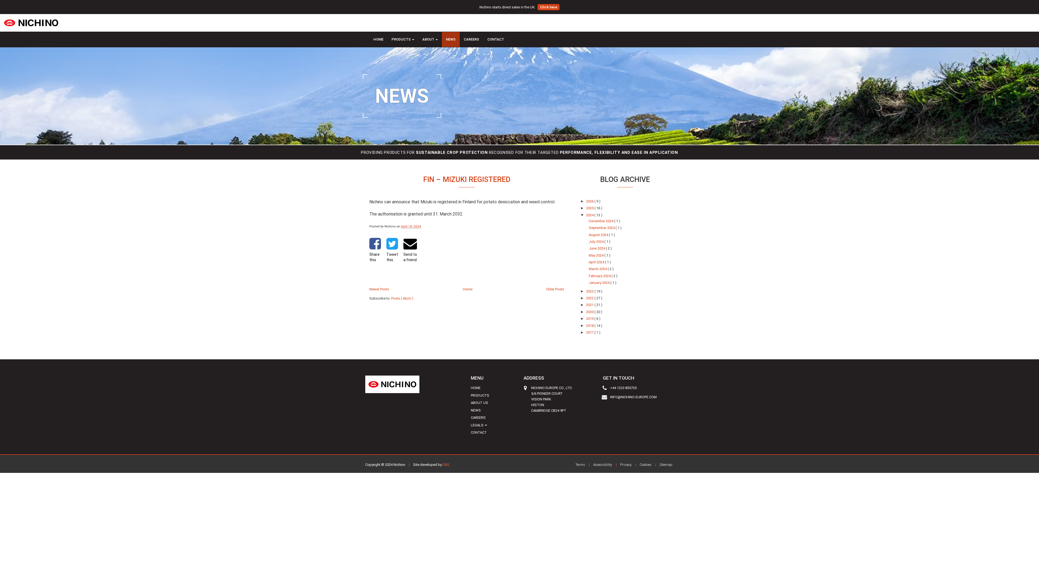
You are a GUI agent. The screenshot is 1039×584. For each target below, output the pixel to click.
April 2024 (597, 262)
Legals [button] (477, 425)
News (451, 39)
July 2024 (596, 242)
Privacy (626, 465)
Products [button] (402, 39)
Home (378, 39)
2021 (590, 305)
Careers (471, 39)
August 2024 (599, 235)
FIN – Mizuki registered (467, 179)
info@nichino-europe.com (633, 397)
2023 (590, 291)
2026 (590, 201)
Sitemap (666, 465)
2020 (590, 312)
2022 (590, 298)
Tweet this (392, 257)
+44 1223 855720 (623, 388)
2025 (590, 208)
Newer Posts (379, 289)
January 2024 (599, 283)
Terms (580, 465)
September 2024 (602, 228)
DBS (445, 465)
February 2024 (600, 276)
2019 (590, 319)
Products (480, 395)
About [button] (428, 39)
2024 (590, 215)
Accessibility (602, 465)
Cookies (646, 465)
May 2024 (596, 255)
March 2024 (598, 269)
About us (479, 403)
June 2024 (597, 248)
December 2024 (601, 221)
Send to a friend (410, 257)
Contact (495, 39)
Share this (374, 257)
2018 (590, 326)
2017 (590, 332)
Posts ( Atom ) (402, 298)
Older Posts (555, 289)
